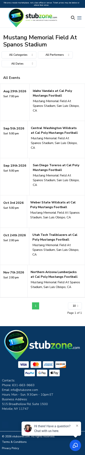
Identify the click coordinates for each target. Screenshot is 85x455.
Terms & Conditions (14, 442)
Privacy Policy (10, 448)
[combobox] (19, 54)
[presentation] (19, 63)
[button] (42, 102)
